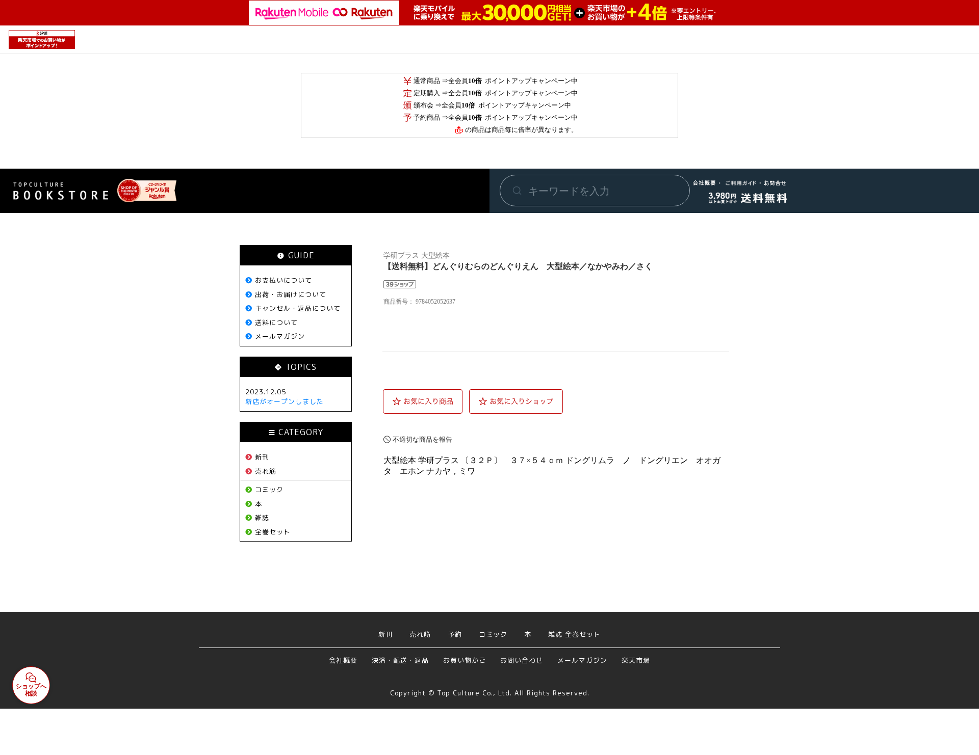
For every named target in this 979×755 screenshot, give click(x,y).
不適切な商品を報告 (422, 439)
